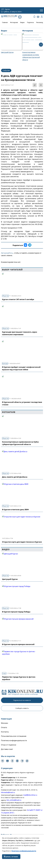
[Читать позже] (41, 85)
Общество (5, 296)
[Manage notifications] (4, 856)
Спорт (4, 673)
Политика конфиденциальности (14, 740)
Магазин (4, 723)
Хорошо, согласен (11, 857)
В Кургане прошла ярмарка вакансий (18, 644)
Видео (22, 22)
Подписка (30, 22)
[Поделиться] (35, 85)
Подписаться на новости (22, 700)
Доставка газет (7, 749)
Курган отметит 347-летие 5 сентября (18, 299)
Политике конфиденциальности (23, 851)
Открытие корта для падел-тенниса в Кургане (22, 542)
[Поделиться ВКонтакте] (25, 245)
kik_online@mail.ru (14, 800)
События (6, 70)
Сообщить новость (22, 708)
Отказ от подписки (8, 745)
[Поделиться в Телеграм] (29, 245)
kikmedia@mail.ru (8, 792)
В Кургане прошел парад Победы (16, 612)
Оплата (4, 727)
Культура (5, 363)
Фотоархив (14, 22)
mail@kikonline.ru (30, 795)
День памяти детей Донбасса (14, 477)
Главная (5, 22)
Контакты (5, 732)
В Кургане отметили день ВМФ (15, 509)
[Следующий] (41, 45)
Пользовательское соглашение (13, 736)
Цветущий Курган (10, 579)
